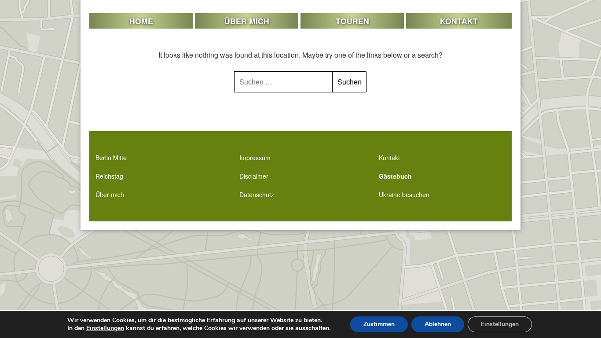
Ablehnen (438, 324)
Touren (352, 20)
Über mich (246, 20)
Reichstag (109, 176)
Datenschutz (256, 194)
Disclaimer (253, 176)
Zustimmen (379, 324)
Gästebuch (395, 176)
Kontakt (459, 20)
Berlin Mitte (111, 157)
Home (141, 20)
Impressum (255, 157)
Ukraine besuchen (404, 194)
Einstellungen (105, 328)
